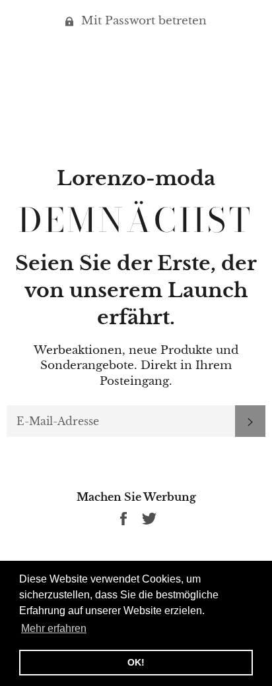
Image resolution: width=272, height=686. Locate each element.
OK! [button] (136, 662)
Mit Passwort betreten (142, 21)
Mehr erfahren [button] (53, 628)
